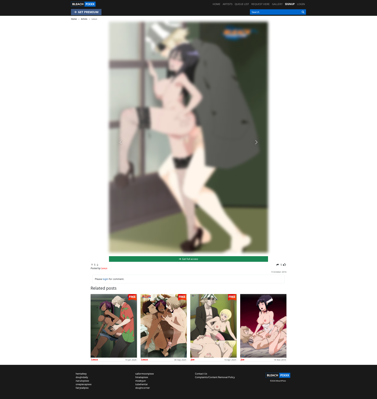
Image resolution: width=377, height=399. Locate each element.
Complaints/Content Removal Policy (215, 377)
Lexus (94, 359)
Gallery (277, 4)
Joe (192, 359)
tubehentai (141, 384)
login (105, 279)
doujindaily (82, 377)
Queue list (242, 4)
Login (301, 4)
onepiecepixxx (83, 384)
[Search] (303, 12)
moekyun (140, 380)
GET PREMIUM (88, 12)
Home (216, 4)
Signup (290, 4)
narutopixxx (82, 380)
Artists (227, 4)
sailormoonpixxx (144, 373)
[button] (121, 142)
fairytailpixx (82, 387)
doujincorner (142, 387)
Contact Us (201, 373)
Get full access (189, 259)
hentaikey (81, 373)
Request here (260, 4)
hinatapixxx (141, 377)
